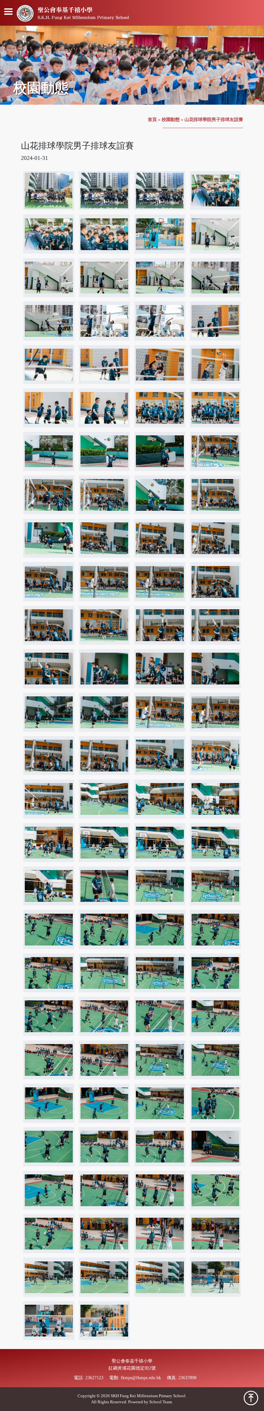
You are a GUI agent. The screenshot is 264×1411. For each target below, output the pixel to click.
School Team (160, 1402)
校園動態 (171, 119)
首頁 (152, 119)
